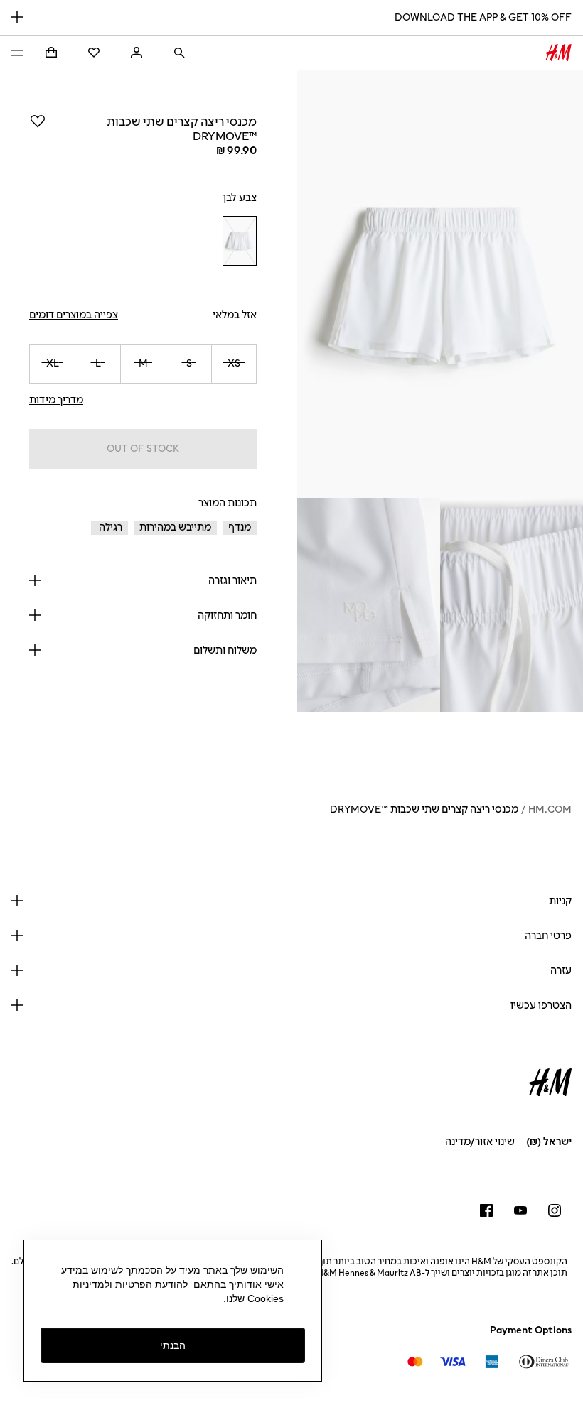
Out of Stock (143, 448)
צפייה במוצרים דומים (73, 315)
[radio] (240, 241)
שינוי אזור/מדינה (480, 1141)
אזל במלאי (235, 315)
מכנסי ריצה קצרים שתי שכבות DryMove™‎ (424, 809)
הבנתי (173, 1345)
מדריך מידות (56, 400)
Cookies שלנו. (253, 1298)
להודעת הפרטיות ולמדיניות (130, 1284)
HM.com (550, 809)
